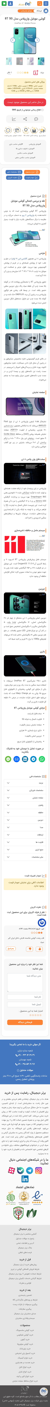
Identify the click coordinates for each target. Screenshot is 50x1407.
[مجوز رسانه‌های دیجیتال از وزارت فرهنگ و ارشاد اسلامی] (24, 1198)
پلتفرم (41, 805)
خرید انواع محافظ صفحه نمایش (25, 1381)
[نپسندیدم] (30, 949)
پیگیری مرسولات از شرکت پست (25, 1304)
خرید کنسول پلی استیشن (25, 1353)
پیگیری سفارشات (25, 1309)
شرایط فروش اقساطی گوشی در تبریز (25, 1269)
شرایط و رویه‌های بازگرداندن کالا (25, 1299)
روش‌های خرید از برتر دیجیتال (25, 1264)
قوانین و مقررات (25, 1283)
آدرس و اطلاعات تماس (25, 1243)
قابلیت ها (39, 842)
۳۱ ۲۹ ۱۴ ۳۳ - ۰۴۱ (26, 1055)
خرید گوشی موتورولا (25, 1344)
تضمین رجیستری (25, 1295)
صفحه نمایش (37, 797)
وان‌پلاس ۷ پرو (28, 215)
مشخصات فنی (12, 172)
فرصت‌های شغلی (25, 1252)
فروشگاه (39, 11)
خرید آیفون (25, 1339)
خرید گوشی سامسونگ (25, 1330)
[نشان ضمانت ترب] (45, 1197)
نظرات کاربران (12, 177)
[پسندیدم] (40, 949)
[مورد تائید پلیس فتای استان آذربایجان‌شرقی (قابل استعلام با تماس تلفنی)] (18, 1213)
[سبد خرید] (4, 3)
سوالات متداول (26, 1070)
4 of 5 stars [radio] (33, 1015)
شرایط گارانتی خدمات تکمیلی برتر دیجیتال (25, 1278)
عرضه (41, 782)
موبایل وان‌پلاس (26, 11)
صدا (41, 827)
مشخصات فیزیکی (36, 790)
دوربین (40, 820)
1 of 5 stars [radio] (40, 1015)
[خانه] (45, 10)
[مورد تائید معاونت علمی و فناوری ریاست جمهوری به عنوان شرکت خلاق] (11, 1198)
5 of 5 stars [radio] (30, 1015)
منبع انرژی (39, 849)
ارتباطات (40, 834)
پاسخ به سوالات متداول (25, 1238)
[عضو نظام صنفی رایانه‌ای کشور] (31, 1213)
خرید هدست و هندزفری (25, 1362)
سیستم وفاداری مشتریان (25, 1318)
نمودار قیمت (30, 177)
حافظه (40, 812)
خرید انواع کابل (25, 1367)
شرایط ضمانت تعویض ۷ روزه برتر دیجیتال (25, 1273)
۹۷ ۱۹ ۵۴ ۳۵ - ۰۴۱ (26, 1064)
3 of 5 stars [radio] (35, 1015)
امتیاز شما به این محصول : (31, 1011)
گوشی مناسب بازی (15, 144)
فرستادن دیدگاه (25, 1022)
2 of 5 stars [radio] (38, 1015)
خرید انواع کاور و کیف (25, 1376)
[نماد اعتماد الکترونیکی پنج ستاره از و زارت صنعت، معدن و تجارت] (37, 1198)
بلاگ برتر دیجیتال (25, 1247)
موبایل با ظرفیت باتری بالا (24, 148)
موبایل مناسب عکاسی (24, 153)
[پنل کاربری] (10, 3)
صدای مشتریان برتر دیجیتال (25, 1313)
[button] (13, 40)
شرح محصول (30, 172)
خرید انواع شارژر (25, 1371)
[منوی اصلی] (45, 3)
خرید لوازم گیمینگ (25, 1358)
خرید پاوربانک (25, 1348)
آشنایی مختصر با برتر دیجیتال (25, 1234)
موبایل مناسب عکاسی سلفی (24, 157)
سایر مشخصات (37, 857)
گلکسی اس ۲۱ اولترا (19, 258)
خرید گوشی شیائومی (25, 1334)
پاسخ (10, 948)
